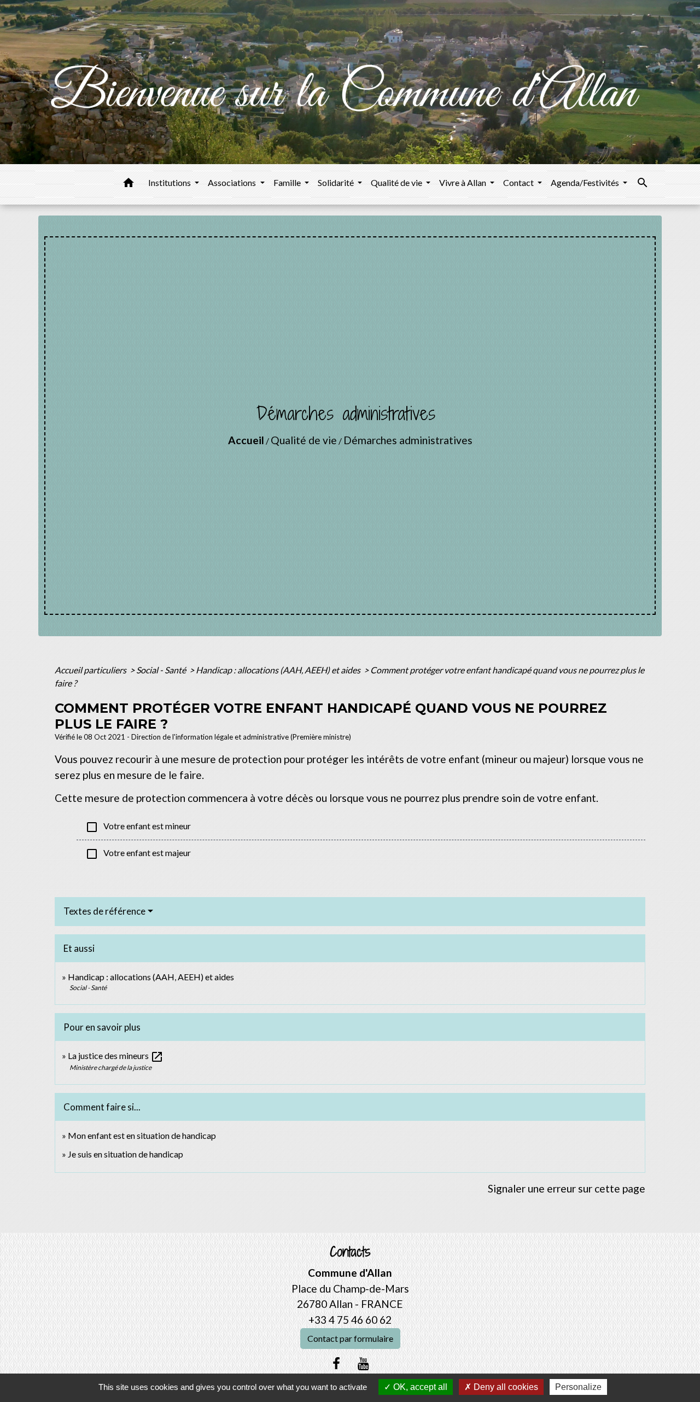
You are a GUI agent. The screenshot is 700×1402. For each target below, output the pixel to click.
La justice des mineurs (116, 1055)
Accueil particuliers (91, 670)
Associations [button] (233, 182)
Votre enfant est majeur (138, 853)
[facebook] (336, 1363)
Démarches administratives (407, 440)
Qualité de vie (304, 440)
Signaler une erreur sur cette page (566, 1188)
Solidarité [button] (336, 182)
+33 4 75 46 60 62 (350, 1319)
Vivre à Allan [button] (463, 182)
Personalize (578, 1387)
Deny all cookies (504, 1387)
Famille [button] (287, 182)
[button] (128, 184)
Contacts (350, 1252)
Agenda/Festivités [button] (586, 182)
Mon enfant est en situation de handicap (142, 1135)
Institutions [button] (170, 182)
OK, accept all (419, 1387)
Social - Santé (162, 670)
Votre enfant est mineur (138, 827)
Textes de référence (104, 911)
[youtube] (364, 1363)
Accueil (246, 440)
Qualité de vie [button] (397, 182)
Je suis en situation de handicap (125, 1154)
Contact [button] (519, 182)
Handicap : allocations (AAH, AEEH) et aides (279, 670)
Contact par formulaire (350, 1338)
